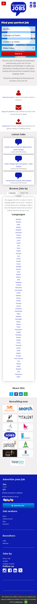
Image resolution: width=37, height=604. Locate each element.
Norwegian (18, 319)
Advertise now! (19, 506)
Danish (19, 243)
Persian (18, 324)
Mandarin (18, 316)
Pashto (18, 322)
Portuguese (18, 329)
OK (26, 602)
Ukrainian (18, 369)
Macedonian (18, 311)
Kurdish (18, 301)
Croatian (18, 238)
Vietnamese (18, 374)
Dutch (18, 248)
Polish (18, 327)
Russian (18, 337)
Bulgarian (18, 230)
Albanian (18, 222)
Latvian (18, 306)
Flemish (18, 261)
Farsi (18, 256)
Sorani (18, 350)
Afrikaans (18, 219)
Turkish (18, 366)
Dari (18, 245)
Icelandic (18, 285)
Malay (18, 314)
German (18, 269)
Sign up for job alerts (8, 111)
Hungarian (19, 282)
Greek (18, 272)
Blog (4, 521)
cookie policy (19, 602)
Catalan (18, 235)
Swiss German (18, 358)
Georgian (18, 266)
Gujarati (18, 274)
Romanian (18, 335)
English (18, 251)
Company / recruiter (8, 564)
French (19, 264)
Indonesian (18, 287)
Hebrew (18, 277)
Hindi (18, 280)
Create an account (7, 97)
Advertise (5, 543)
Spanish (18, 353)
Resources (6, 524)
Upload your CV (7, 126)
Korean (18, 298)
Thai (18, 361)
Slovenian (18, 345)
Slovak (19, 343)
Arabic (18, 224)
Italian (18, 293)
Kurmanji (18, 303)
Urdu (18, 371)
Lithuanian (18, 308)
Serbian (18, 340)
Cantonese (18, 232)
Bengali (18, 227)
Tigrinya (18, 364)
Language (12, 193)
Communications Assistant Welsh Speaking (18, 180)
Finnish (18, 259)
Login (4, 541)
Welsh (18, 377)
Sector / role (24, 193)
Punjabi (18, 332)
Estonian (18, 253)
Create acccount (8, 519)
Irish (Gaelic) (18, 290)
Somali (18, 348)
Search (18, 54)
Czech (18, 240)
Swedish (18, 356)
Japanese (18, 295)
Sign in (4, 516)
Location (18, 196)
